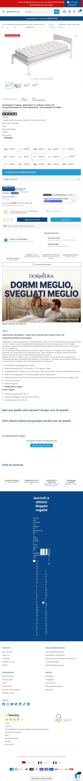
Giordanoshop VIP (19, 205)
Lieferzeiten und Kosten (55, 655)
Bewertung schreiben (41, 445)
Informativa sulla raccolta (41, 778)
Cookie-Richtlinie (52, 662)
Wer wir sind (7, 652)
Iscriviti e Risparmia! (73, 3)
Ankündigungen (20, 24)
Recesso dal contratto (11, 690)
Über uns (6, 655)
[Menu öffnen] (3, 12)
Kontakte (6, 658)
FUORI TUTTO (51, 26)
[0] (79, 12)
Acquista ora (66, 219)
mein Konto (50, 683)
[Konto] (69, 11)
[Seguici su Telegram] (28, 704)
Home (4, 24)
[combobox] (46, 552)
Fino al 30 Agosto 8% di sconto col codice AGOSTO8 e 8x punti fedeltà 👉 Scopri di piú (41, 3)
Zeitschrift (49, 690)
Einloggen (49, 676)
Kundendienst (8, 676)
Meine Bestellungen (53, 686)
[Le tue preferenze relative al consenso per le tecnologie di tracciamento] (79, 777)
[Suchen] (56, 11)
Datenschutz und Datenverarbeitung (60, 658)
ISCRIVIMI (49, 552)
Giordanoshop (9, 99)
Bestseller (10, 24)
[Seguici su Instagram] (7, 704)
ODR (4, 683)
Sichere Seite (7, 680)
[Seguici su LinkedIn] (20, 704)
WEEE (4, 665)
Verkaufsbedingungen (54, 665)
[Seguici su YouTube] (11, 704)
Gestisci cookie (8, 693)
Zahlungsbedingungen (54, 652)
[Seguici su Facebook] (3, 704)
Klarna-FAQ (7, 686)
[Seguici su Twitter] (16, 704)
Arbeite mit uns (8, 662)
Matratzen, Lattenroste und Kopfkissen (35, 26)
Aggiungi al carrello (32, 219)
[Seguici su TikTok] (24, 704)
